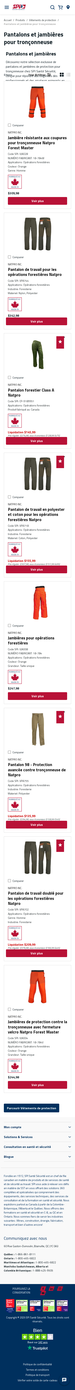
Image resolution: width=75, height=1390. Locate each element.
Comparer (18, 125)
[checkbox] (9, 125)
